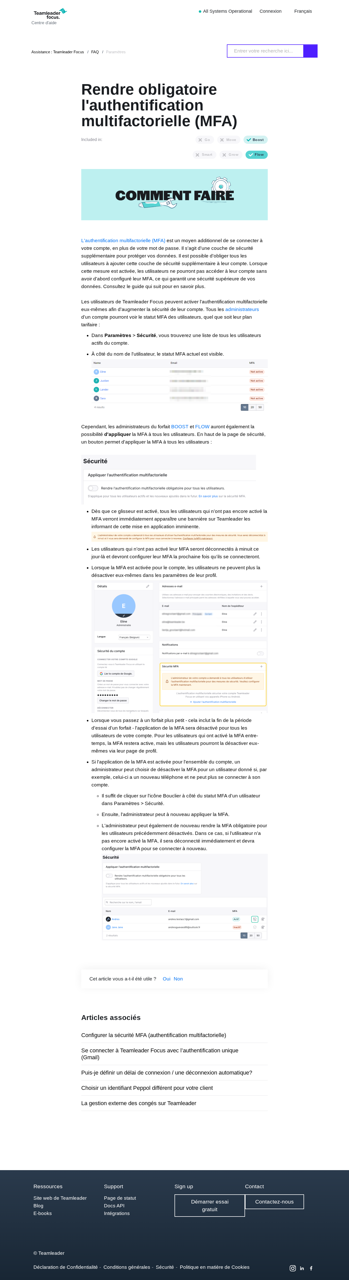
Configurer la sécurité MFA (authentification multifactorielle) (153, 1035)
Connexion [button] (271, 11)
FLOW (203, 426)
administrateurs (242, 309)
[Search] (311, 51)
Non (178, 978)
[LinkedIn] (302, 1268)
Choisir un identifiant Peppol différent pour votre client (147, 1088)
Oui (166, 978)
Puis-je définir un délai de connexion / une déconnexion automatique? (166, 1072)
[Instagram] (292, 1268)
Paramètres (116, 52)
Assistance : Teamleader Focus (57, 52)
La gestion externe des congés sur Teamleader (138, 1103)
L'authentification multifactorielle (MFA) (123, 240)
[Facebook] (311, 1268)
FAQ (95, 52)
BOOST (180, 426)
